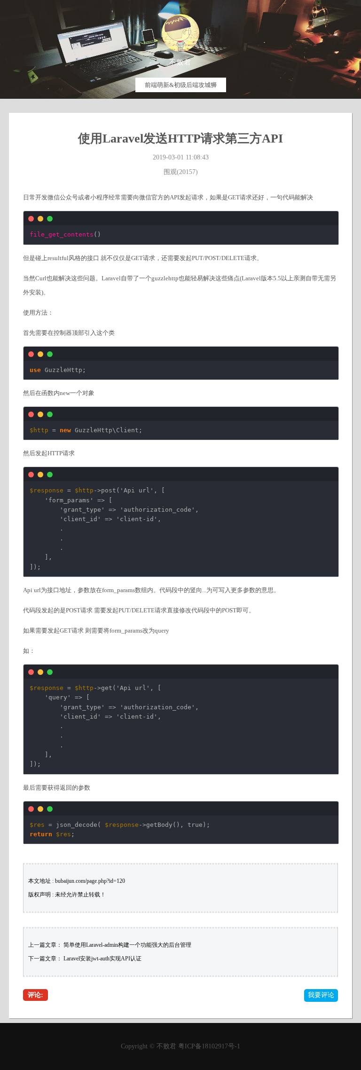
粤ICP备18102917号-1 (209, 1046)
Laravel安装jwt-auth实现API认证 (102, 958)
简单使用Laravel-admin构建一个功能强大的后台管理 (127, 945)
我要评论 (321, 995)
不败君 (166, 1046)
